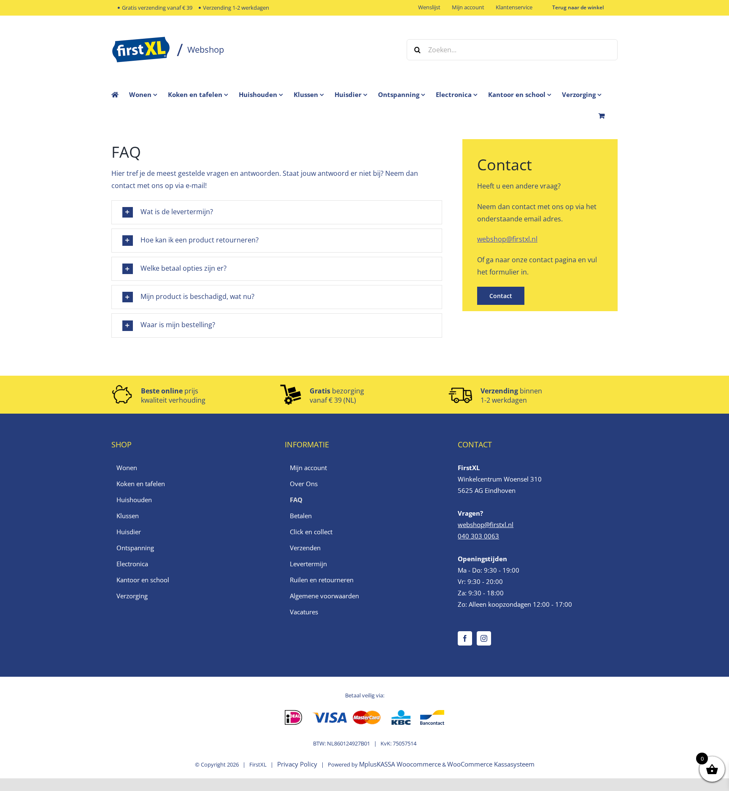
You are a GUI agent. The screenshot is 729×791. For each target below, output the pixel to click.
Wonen (126, 467)
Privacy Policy (297, 764)
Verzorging (132, 596)
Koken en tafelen (140, 483)
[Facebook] (465, 638)
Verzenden (305, 547)
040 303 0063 (478, 536)
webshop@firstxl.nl (507, 239)
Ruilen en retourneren (322, 580)
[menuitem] (148, 94)
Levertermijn (308, 564)
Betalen (301, 515)
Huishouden (134, 499)
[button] (277, 212)
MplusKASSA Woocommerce (400, 764)
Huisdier (128, 531)
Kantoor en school (142, 580)
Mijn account (308, 467)
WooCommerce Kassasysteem (491, 764)
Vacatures (304, 612)
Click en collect (311, 531)
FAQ (296, 499)
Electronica (132, 564)
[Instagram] (484, 638)
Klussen (127, 515)
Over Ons (304, 483)
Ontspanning (135, 547)
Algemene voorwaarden (324, 596)
